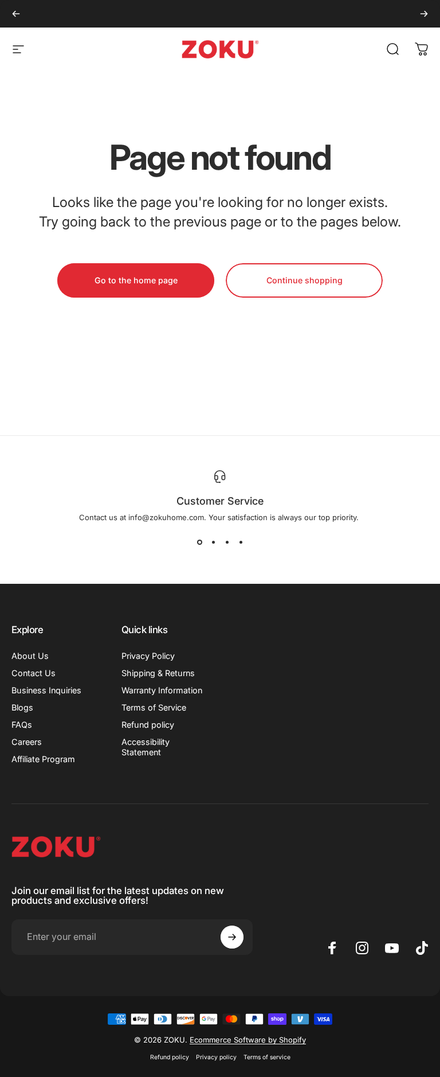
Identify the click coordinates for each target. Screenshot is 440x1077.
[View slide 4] (240, 542)
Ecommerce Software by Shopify (248, 1039)
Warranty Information (161, 690)
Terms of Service (153, 707)
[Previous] (16, 14)
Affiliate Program (43, 759)
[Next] (424, 14)
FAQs (21, 724)
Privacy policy (216, 1057)
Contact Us (33, 673)
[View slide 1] (199, 542)
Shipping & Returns (158, 673)
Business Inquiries (46, 690)
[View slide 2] (213, 542)
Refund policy (147, 724)
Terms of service (266, 1057)
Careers (26, 742)
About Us (30, 656)
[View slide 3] (227, 542)
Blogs (22, 707)
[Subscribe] (232, 937)
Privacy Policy (148, 656)
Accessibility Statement (145, 747)
